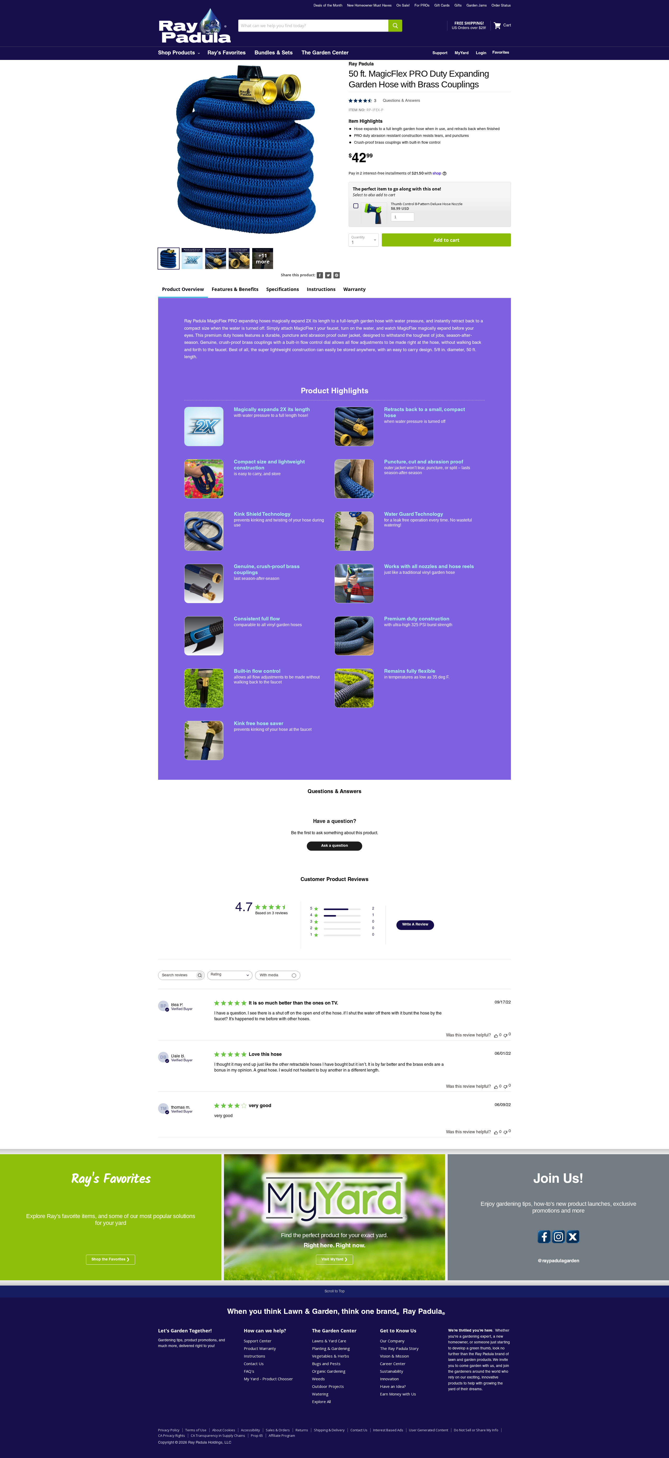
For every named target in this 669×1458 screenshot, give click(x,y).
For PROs (422, 5)
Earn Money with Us (398, 1394)
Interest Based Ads (388, 1430)
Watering (320, 1394)
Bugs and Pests (326, 1363)
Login (481, 53)
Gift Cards (442, 5)
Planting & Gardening (331, 1348)
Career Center (393, 1363)
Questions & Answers (334, 792)
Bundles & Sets (274, 53)
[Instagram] (558, 1236)
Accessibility (250, 1430)
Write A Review (415, 925)
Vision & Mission (394, 1356)
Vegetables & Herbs (330, 1356)
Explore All (321, 1401)
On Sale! (403, 5)
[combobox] (229, 975)
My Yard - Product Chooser (268, 1378)
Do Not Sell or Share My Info (476, 1430)
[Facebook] (544, 1236)
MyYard (462, 53)
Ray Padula (361, 64)
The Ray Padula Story (399, 1348)
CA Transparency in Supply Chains (218, 1435)
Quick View (375, 213)
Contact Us (254, 1363)
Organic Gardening (328, 1371)
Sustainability (391, 1371)
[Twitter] (572, 1236)
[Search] (395, 26)
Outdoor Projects (328, 1386)
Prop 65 (257, 1435)
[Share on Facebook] (320, 275)
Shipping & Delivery (329, 1430)
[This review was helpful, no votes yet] (496, 1035)
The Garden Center (325, 53)
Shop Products (177, 53)
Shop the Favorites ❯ (110, 1259)
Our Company (392, 1340)
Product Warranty (260, 1348)
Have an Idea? (393, 1386)
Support (439, 53)
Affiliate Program (282, 1435)
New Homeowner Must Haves (369, 5)
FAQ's (249, 1371)
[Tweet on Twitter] (328, 275)
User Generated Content (428, 1430)
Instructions (254, 1356)
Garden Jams (476, 5)
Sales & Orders (278, 1430)
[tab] (183, 290)
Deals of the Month (328, 5)
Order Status (501, 5)
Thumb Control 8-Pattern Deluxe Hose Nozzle (427, 203)
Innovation (389, 1378)
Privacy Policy (169, 1430)
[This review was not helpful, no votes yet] (505, 1035)
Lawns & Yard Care (329, 1340)
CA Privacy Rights (171, 1435)
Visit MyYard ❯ (334, 1259)
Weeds (318, 1378)
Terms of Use (195, 1430)
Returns (302, 1430)
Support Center (258, 1340)
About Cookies (223, 1430)
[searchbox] (176, 975)
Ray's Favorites (226, 53)
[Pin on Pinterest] (336, 275)
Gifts (458, 5)
